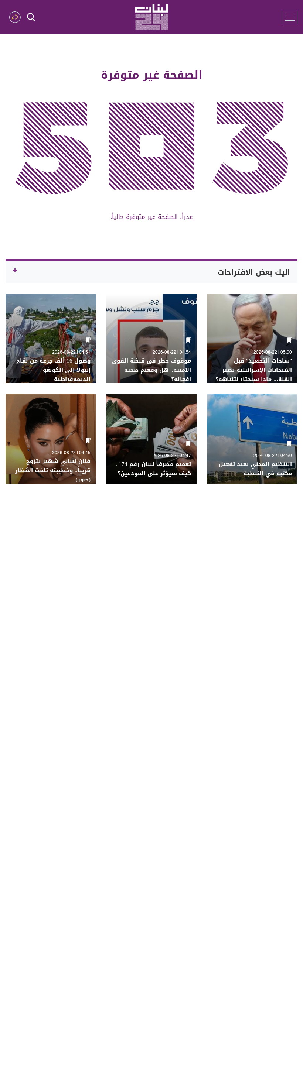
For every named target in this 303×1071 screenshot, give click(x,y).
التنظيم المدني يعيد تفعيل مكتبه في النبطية (255, 469)
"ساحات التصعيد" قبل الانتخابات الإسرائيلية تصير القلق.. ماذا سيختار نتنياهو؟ (253, 370)
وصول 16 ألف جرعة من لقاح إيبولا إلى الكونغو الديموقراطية (53, 370)
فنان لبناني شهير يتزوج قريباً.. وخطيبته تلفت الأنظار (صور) (53, 470)
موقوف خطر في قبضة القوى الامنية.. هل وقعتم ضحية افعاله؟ (151, 370)
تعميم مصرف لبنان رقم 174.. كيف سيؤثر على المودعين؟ (153, 469)
